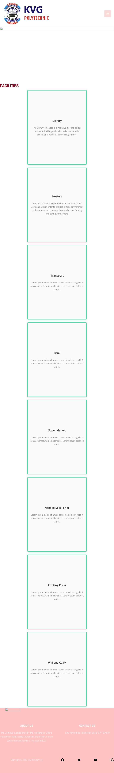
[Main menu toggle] (107, 13)
